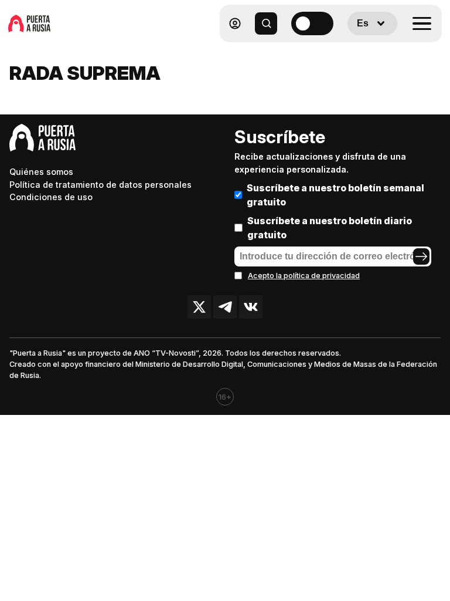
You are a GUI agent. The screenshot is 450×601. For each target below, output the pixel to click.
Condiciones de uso (51, 197)
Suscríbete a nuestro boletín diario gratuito (329, 228)
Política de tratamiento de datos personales (100, 185)
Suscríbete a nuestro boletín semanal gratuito (335, 195)
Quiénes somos (41, 172)
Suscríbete (279, 136)
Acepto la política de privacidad (304, 275)
